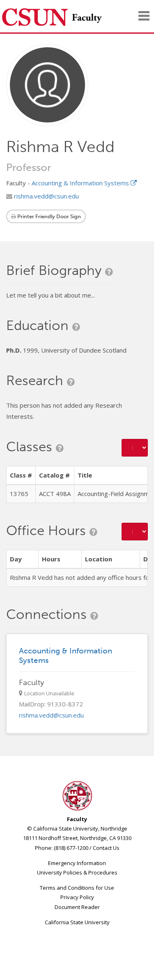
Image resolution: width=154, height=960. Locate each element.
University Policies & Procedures (77, 872)
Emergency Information (77, 863)
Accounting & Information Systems (81, 183)
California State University (77, 922)
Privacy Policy (77, 897)
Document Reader (77, 907)
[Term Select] (135, 448)
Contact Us (106, 848)
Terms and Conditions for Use (77, 887)
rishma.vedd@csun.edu (45, 196)
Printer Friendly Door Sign (48, 216)
